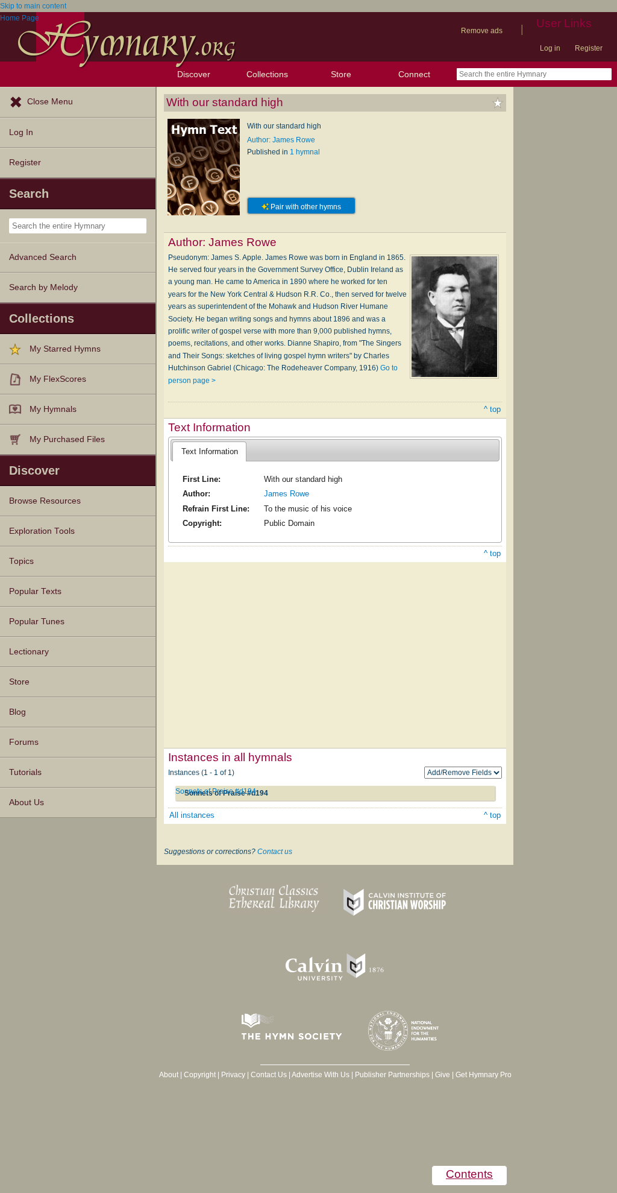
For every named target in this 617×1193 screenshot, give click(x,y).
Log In (21, 132)
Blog (17, 712)
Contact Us (269, 1075)
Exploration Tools (42, 531)
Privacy (233, 1075)
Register (589, 48)
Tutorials (25, 772)
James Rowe (286, 493)
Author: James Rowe (281, 140)
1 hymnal (305, 152)
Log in (550, 48)
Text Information (209, 451)
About (168, 1075)
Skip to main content (33, 6)
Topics (21, 561)
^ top (492, 409)
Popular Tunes (36, 621)
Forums (24, 742)
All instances (192, 815)
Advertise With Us (320, 1075)
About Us (26, 802)
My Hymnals (53, 409)
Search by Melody (43, 287)
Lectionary (29, 651)
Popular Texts (35, 591)
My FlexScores (58, 379)
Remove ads (482, 31)
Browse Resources (45, 500)
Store (341, 74)
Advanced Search (43, 257)
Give (442, 1075)
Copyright (200, 1075)
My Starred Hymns (65, 348)
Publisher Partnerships (392, 1075)
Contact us (274, 851)
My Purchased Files (67, 439)
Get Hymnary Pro (484, 1075)
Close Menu (50, 101)
